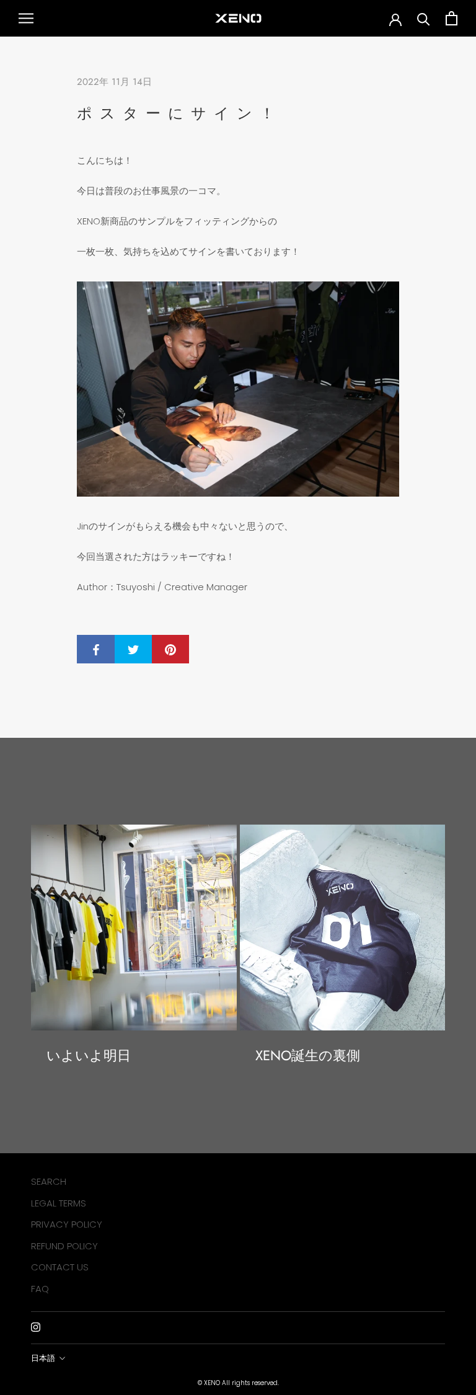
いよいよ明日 (88, 1055)
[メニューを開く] (26, 18)
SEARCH (48, 1181)
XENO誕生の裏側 (307, 1055)
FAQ (40, 1288)
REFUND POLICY (64, 1245)
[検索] (423, 18)
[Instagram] (35, 1327)
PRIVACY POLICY (66, 1224)
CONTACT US (60, 1266)
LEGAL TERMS (58, 1203)
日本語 (43, 1358)
